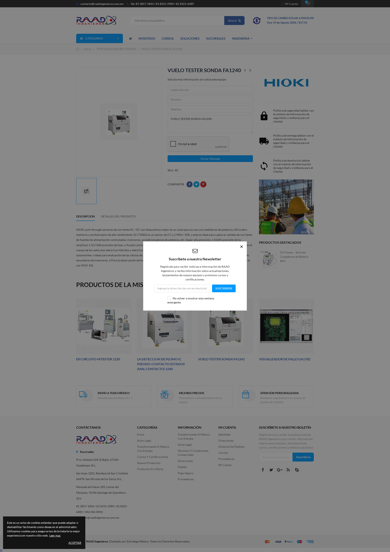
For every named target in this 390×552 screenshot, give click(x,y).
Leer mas (55, 535)
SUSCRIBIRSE (223, 288)
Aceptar (74, 542)
